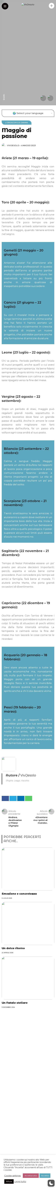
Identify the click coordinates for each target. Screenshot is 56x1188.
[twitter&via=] (4, 86)
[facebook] (4, 91)
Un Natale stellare (15, 1002)
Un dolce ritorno (13, 948)
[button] (51, 1183)
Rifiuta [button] (9, 1181)
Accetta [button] (45, 1175)
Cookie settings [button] (12, 1175)
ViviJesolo (13, 145)
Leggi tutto (20, 1181)
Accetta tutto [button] (31, 1175)
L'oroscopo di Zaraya (16, 123)
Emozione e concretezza (19, 893)
